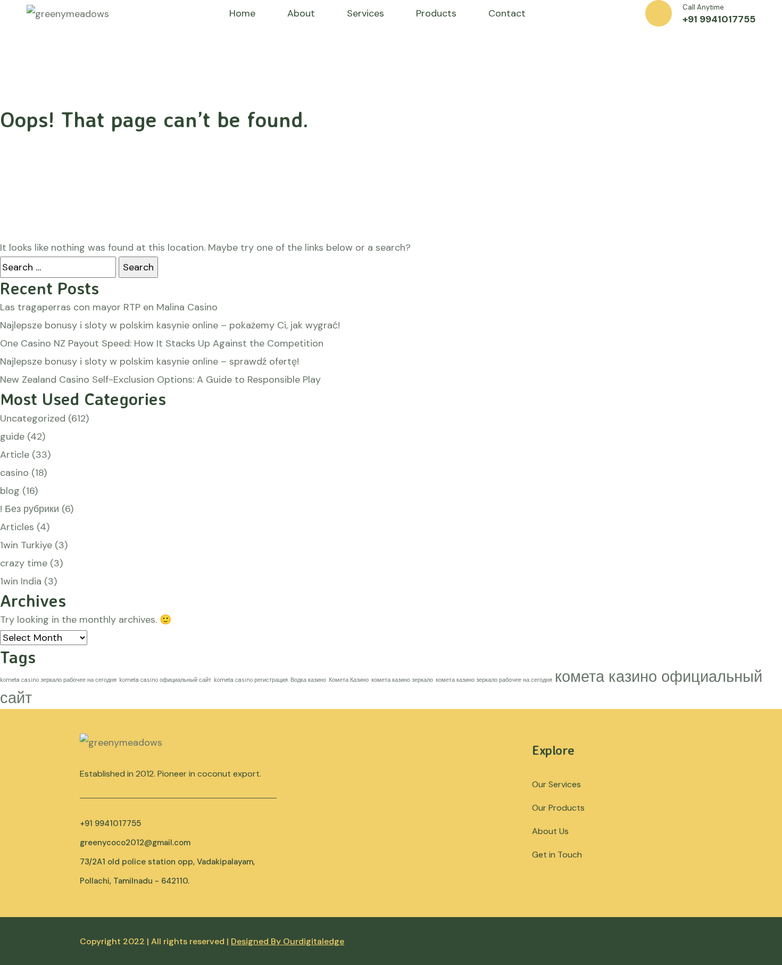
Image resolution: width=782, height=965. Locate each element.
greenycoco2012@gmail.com (135, 842)
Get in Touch (557, 854)
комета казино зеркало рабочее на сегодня (494, 679)
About (301, 13)
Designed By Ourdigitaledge (287, 941)
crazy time (23, 563)
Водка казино (308, 679)
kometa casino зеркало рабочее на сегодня (58, 679)
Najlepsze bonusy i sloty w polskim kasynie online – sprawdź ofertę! (149, 361)
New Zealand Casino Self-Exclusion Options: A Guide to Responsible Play (160, 379)
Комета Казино (349, 679)
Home (242, 13)
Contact (507, 13)
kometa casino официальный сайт (165, 679)
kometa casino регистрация (251, 679)
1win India (20, 581)
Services (365, 13)
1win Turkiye (26, 545)
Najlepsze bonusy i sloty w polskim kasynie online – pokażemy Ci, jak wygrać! (170, 325)
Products (436, 13)
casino (14, 472)
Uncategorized (32, 418)
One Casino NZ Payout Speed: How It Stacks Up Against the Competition (161, 343)
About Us (550, 831)
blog (10, 490)
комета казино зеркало (402, 679)
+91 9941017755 (719, 19)
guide (12, 436)
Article (14, 454)
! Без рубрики (29, 508)
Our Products (558, 807)
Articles (17, 527)
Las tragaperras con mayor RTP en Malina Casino (109, 307)
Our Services (556, 784)
